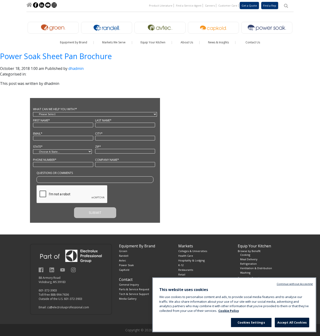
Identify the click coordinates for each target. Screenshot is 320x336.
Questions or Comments (55, 173)
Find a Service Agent (188, 5)
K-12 (181, 265)
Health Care (185, 255)
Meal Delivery (248, 259)
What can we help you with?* (55, 109)
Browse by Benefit (249, 251)
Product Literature (160, 5)
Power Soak (126, 265)
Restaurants (185, 270)
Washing (245, 272)
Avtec (122, 260)
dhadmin (76, 68)
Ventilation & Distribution (256, 268)
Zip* (98, 147)
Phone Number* (44, 160)
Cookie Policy (228, 311)
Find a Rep (269, 5)
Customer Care (227, 5)
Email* (37, 134)
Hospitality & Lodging (191, 260)
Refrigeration (248, 263)
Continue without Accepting (295, 284)
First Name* (41, 120)
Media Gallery (128, 298)
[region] (234, 304)
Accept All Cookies (292, 322)
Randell (123, 255)
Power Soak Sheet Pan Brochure (56, 56)
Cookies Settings (251, 322)
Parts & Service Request (134, 289)
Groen (123, 251)
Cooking (245, 255)
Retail (181, 274)
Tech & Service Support (134, 294)
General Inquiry (129, 284)
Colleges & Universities (192, 251)
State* (38, 147)
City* (99, 134)
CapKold (124, 270)
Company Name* (107, 160)
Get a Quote (249, 5)
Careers (210, 5)
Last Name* (103, 120)
